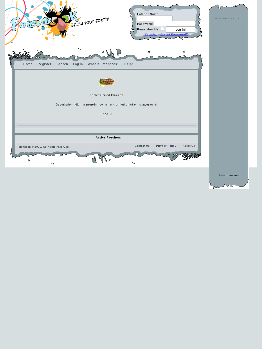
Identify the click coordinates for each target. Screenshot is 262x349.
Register (151, 34)
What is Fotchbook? (103, 64)
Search (62, 64)
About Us (189, 145)
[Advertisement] (228, 96)
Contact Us (142, 145)
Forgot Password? (174, 34)
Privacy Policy (166, 145)
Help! (128, 64)
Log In (78, 64)
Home (27, 64)
